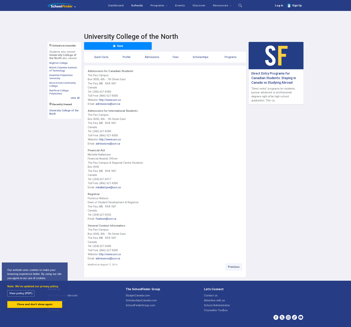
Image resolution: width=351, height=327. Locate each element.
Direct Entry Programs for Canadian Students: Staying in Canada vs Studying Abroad (273, 77)
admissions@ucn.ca (108, 104)
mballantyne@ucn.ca (108, 187)
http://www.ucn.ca (110, 100)
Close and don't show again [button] (34, 304)
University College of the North (64, 112)
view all (75, 97)
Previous (233, 266)
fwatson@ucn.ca (106, 218)
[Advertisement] (175, 21)
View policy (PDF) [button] (20, 293)
